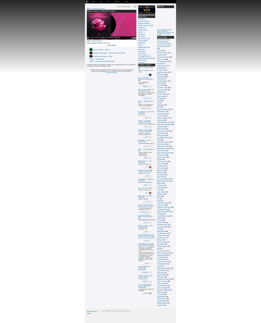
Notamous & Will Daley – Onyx (102, 56)
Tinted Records (162, 270)
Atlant (159, 196)
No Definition (161, 111)
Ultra (158, 101)
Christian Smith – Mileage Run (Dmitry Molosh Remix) (146, 90)
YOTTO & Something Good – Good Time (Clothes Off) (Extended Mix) (145, 286)
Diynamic (160, 55)
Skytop (159, 64)
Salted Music (161, 296)
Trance (140, 45)
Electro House (142, 60)
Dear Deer (160, 177)
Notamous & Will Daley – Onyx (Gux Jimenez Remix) (109, 53)
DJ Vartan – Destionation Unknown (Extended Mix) (144, 121)
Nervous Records (162, 53)
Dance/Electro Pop (144, 39)
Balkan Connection (163, 118)
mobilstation (145, 293)
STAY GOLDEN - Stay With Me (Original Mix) (145, 179)
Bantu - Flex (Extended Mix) (145, 188)
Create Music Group (163, 216)
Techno (140, 32)
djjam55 (146, 117)
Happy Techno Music (163, 212)
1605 (158, 249)
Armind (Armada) (162, 255)
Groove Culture (162, 157)
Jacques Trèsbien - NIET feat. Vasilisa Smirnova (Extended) (145, 205)
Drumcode (160, 120)
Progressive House (98, 9)
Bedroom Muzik (162, 303)
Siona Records (161, 114)
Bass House (141, 43)
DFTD (158, 229)
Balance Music (161, 299)
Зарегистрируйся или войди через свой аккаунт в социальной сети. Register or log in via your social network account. (165, 32)
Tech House (141, 19)
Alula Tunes (160, 59)
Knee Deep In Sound (163, 131)
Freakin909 (160, 294)
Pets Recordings (162, 286)
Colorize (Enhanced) (163, 109)
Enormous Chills (162, 90)
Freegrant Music (162, 81)
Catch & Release (162, 288)
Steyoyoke (160, 105)
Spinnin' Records (162, 44)
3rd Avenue (160, 70)
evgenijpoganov (145, 86)
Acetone (159, 50)
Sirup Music (161, 133)
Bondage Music (162, 264)
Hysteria (160, 218)
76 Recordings (161, 259)
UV (158, 103)
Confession (160, 116)
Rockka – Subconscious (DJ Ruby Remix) (102, 61)
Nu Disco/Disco (143, 41)
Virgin (159, 266)
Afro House (141, 36)
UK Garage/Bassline (144, 56)
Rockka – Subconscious (97, 59)
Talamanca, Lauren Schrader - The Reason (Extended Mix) (145, 130)
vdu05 (147, 166)
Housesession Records (164, 279)
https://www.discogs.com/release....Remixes (150, 238)
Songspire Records (163, 203)
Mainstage (141, 49)
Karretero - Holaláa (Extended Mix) (145, 68)
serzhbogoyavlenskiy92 (143, 212)
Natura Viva (161, 292)
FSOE (158, 140)
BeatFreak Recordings (164, 153)
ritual (159, 190)
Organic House (142, 30)
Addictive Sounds (162, 72)
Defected (160, 83)
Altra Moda (160, 244)
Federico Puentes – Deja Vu (101, 50)
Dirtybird (160, 214)
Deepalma (160, 305)
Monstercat (160, 170)
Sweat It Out (161, 192)
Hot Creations (161, 168)
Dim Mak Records (162, 233)
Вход (115, 72)
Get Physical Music (163, 138)
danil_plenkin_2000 (144, 108)
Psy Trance (141, 62)
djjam (147, 201)
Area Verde (160, 85)
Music (89, 9)
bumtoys (146, 231)
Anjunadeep (160, 74)
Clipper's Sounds (162, 281)
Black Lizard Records (163, 253)
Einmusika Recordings (164, 122)
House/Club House (144, 21)
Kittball (159, 159)
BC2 (158, 198)
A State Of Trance (162, 262)
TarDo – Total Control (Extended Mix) (146, 149)
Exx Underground (162, 61)
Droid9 (114, 45)
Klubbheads (141, 258)
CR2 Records (161, 175)
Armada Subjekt (162, 246)
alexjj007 (146, 98)
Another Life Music (163, 290)
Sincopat (160, 98)
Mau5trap (160, 172)
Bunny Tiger (161, 135)
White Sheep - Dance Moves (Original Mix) (145, 196)
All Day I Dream (162, 251)
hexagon (159, 92)
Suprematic (160, 127)
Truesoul (160, 220)
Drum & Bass (142, 54)
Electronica (141, 52)
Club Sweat (160, 96)
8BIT (158, 107)
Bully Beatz (160, 277)
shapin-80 (146, 184)
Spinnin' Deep (161, 222)
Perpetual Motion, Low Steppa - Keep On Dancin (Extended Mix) (146, 235)
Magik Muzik (161, 231)
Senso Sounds (161, 275)
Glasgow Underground (164, 46)
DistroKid (160, 68)
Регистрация (110, 72)
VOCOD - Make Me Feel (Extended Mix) (144, 267)
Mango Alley (161, 42)
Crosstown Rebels (162, 227)
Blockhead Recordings (164, 268)
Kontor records (162, 242)
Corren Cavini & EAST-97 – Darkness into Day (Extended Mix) (145, 79)
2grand (147, 175)
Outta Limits (161, 164)
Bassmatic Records (163, 57)
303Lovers (160, 272)
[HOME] (87, 1)
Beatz (159, 201)
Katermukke (161, 188)
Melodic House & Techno (145, 25)
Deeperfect (160, 194)
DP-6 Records (161, 144)
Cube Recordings (162, 209)
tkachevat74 (145, 157)
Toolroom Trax (161, 66)
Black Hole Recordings (164, 124)
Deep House (141, 34)
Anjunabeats (161, 77)
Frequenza (160, 185)
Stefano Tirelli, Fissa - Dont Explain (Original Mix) (145, 276)
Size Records (161, 257)
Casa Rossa (160, 166)
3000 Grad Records (163, 146)
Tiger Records (161, 151)
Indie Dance (141, 28)
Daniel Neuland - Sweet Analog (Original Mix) (146, 112)
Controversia (161, 205)
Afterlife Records (162, 225)
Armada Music (161, 40)
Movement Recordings (164, 148)
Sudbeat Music (161, 235)
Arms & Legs (161, 283)
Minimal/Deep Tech (144, 47)
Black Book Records (163, 142)
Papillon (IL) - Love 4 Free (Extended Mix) (144, 140)
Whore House (161, 129)
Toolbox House (161, 301)
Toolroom (160, 79)
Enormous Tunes (162, 87)
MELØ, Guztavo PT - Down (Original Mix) (145, 161)
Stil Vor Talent (161, 94)
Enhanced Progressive (164, 207)
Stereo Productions (163, 179)
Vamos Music (161, 155)
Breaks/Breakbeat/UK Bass (146, 58)
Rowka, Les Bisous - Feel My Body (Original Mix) (145, 226)
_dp (147, 74)
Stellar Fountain (162, 161)
